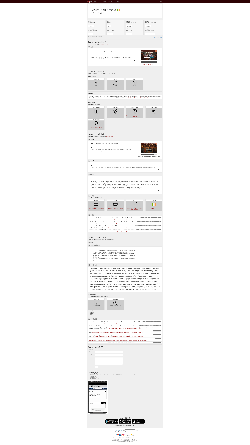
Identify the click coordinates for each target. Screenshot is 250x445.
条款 (121, 430)
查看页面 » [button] (148, 26)
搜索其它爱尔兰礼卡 (158, 37)
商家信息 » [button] (129, 26)
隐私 (119, 430)
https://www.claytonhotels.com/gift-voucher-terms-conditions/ (115, 323)
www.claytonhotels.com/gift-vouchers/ (96, 208)
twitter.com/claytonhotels (115, 115)
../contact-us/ (134, 87)
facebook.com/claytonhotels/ (96, 115)
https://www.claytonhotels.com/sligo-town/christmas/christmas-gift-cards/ (116, 219)
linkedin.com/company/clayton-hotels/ (154, 115)
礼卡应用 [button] (110, 1)
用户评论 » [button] (129, 34)
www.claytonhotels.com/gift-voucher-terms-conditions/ (134, 209)
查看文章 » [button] (110, 34)
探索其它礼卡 (154, 208)
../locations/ (115, 87)
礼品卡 (100, 1)
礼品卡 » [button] (90, 34)
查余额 (104, 1)
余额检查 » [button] (91, 26)
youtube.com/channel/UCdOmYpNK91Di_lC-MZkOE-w (135, 115)
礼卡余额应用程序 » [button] (150, 34)
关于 (113, 430)
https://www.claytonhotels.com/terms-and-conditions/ (138, 97)
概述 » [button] (109, 26)
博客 (114, 1)
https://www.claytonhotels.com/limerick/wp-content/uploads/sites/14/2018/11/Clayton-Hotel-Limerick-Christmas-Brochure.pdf (117, 332)
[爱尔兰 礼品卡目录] (118, 9)
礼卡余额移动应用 (109, 136)
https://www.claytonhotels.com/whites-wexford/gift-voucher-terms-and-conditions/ (124, 328)
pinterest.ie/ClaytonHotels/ (96, 127)
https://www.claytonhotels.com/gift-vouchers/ (113, 223)
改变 (136, 430)
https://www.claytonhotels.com (105, 44)
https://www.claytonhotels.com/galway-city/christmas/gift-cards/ (117, 231)
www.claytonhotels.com (96, 87)
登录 (161, 1)
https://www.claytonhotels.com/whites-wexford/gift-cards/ (119, 227)
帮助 (116, 430)
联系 (118, 1)
